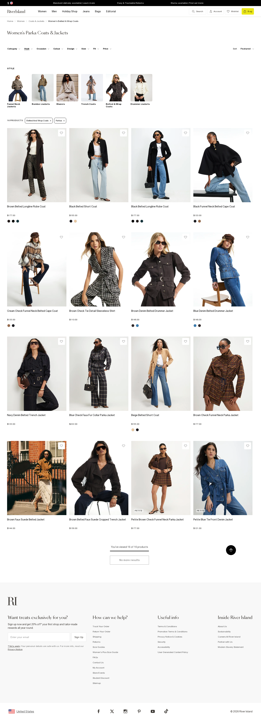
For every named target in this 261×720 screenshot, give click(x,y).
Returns (96, 642)
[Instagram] (125, 711)
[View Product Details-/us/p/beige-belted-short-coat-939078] (161, 374)
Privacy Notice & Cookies (170, 637)
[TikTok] (166, 711)
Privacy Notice (15, 649)
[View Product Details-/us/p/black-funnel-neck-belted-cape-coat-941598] (223, 165)
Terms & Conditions (167, 626)
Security (161, 642)
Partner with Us (225, 642)
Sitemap (97, 683)
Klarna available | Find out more (187, 3)
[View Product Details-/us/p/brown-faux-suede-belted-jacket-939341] (36, 478)
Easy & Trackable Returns (130, 3)
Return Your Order (101, 631)
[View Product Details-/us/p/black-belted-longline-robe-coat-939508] (161, 165)
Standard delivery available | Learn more (74, 3)
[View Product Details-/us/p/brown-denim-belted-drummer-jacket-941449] (161, 269)
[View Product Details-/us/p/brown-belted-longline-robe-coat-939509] (36, 165)
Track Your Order (101, 626)
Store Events (99, 673)
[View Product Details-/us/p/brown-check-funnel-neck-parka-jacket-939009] (223, 374)
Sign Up (78, 637)
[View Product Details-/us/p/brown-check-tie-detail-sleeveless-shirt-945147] (99, 269)
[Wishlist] (61, 132)
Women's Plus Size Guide (105, 652)
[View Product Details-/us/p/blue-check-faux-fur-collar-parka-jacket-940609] (99, 374)
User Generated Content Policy (173, 652)
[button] (36, 213)
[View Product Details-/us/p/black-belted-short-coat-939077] (99, 165)
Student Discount (101, 678)
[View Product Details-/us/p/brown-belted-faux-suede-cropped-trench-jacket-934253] (99, 478)
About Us (222, 626)
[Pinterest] (139, 711)
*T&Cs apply (14, 646)
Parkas (59, 120)
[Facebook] (98, 711)
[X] (112, 711)
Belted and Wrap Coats (37, 120)
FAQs (95, 657)
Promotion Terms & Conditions (172, 631)
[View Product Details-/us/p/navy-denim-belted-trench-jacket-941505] (36, 374)
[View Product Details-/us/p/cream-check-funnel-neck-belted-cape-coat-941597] (36, 269)
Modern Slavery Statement (230, 647)
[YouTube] (152, 711)
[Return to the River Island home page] (19, 11)
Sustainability (224, 631)
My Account (98, 667)
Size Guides (99, 647)
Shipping (97, 637)
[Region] (11, 3)
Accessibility (164, 647)
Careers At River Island (229, 637)
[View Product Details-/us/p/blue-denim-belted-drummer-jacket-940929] (223, 269)
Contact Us (98, 662)
